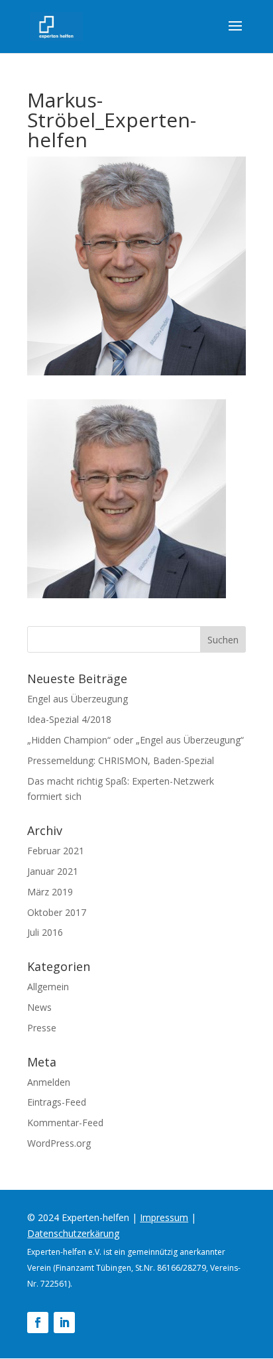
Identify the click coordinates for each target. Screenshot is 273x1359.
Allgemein (48, 986)
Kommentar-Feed (65, 1122)
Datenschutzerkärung (73, 1233)
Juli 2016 (45, 932)
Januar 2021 (52, 871)
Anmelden (48, 1082)
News (39, 1007)
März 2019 (50, 891)
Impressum (164, 1217)
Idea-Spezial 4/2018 (69, 719)
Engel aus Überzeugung (77, 698)
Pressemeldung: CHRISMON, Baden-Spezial (120, 760)
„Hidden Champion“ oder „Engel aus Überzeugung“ (135, 740)
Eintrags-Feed (56, 1102)
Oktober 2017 (56, 912)
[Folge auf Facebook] (37, 1322)
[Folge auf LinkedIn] (64, 1322)
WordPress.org (59, 1143)
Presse (41, 1027)
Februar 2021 (55, 850)
